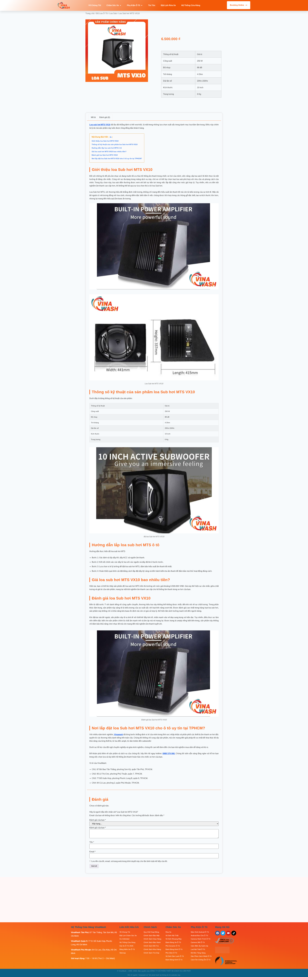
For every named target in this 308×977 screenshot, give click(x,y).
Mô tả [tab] (93, 117)
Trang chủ (89, 13)
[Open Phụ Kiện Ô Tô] (142, 5)
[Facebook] (217, 933)
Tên (91, 842)
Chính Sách (150, 927)
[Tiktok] (233, 933)
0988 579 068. (169, 753)
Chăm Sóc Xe (173, 927)
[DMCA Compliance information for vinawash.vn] (224, 942)
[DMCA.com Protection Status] (222, 952)
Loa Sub (113, 13)
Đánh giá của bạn (97, 820)
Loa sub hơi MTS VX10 (99, 125)
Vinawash (118, 734)
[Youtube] (228, 933)
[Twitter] (223, 933)
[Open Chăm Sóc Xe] (120, 5)
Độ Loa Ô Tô (102, 13)
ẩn (111, 137)
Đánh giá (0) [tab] (104, 117)
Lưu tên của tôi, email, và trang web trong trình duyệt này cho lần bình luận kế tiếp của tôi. (129, 861)
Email (92, 852)
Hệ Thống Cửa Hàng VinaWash (88, 927)
